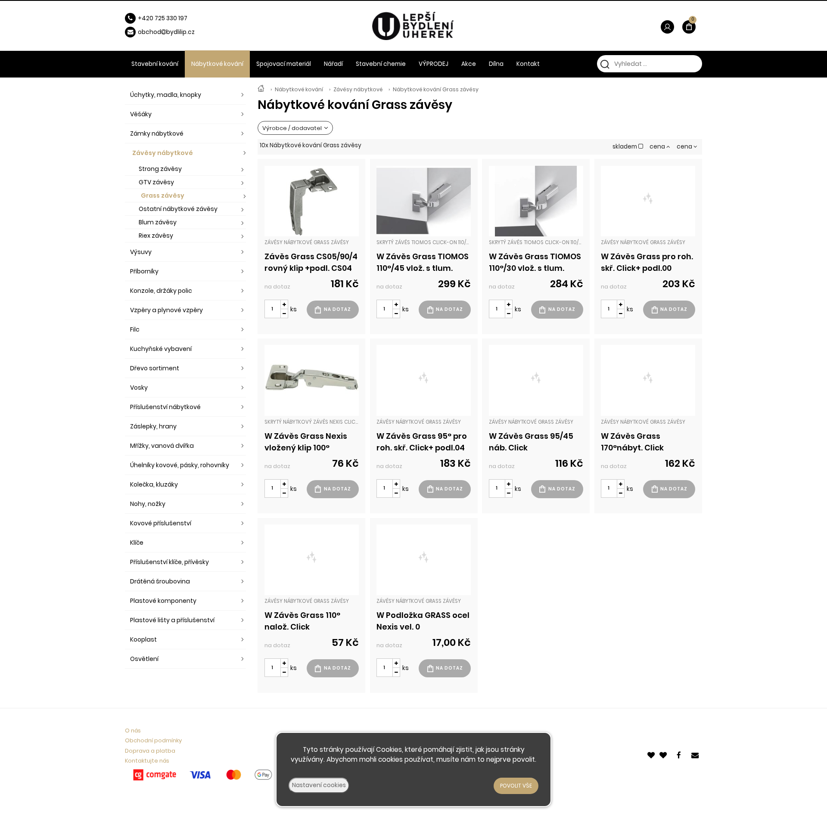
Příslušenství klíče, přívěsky (169, 562)
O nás (133, 730)
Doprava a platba (150, 751)
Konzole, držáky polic (161, 290)
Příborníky (144, 271)
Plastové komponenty (163, 600)
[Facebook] (680, 754)
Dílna (496, 64)
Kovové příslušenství (160, 523)
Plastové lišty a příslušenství (172, 620)
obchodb (154, 32)
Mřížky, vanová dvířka (162, 445)
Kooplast (143, 639)
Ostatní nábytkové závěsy (178, 209)
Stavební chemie (381, 64)
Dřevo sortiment (154, 368)
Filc (135, 329)
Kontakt (528, 64)
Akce (468, 64)
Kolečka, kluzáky (154, 484)
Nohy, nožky (147, 503)
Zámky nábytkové (156, 133)
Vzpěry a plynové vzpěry (166, 310)
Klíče (136, 542)
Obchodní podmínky (153, 740)
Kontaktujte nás (147, 761)
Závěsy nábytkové (357, 89)
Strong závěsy (160, 168)
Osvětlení (144, 659)
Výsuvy (141, 252)
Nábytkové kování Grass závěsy (436, 89)
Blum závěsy (158, 222)
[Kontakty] (695, 754)
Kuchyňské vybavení (161, 348)
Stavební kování (154, 64)
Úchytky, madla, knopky (165, 94)
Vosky (139, 387)
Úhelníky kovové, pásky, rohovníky (179, 465)
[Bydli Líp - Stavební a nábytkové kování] (261, 89)
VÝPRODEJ (433, 64)
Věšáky (141, 114)
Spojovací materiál (283, 64)
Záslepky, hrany (153, 426)
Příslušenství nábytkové (165, 407)
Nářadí (333, 64)
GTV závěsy (156, 182)
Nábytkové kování (299, 89)
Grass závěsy (162, 195)
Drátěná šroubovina (160, 581)
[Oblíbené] (651, 754)
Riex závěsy (156, 235)
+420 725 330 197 (162, 18)
